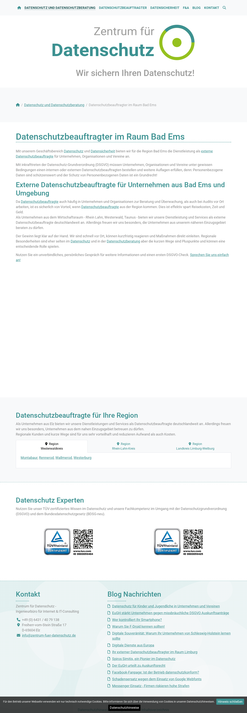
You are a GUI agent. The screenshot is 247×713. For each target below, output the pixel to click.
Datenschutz (73, 151)
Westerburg (82, 458)
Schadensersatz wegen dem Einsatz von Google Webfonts (156, 679)
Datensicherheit (103, 151)
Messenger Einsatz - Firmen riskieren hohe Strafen (150, 686)
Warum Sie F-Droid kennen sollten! (138, 626)
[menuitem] (19, 7)
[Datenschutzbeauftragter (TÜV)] (68, 541)
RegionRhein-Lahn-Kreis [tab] (123, 446)
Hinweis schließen (230, 702)
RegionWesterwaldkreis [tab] (52, 446)
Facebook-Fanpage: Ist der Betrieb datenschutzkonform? (155, 672)
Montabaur (29, 458)
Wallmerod (63, 458)
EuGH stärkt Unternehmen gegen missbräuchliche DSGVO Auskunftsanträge (170, 613)
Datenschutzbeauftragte (39, 202)
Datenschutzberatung (123, 241)
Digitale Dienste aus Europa (133, 645)
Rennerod (46, 458)
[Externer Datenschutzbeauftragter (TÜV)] (178, 541)
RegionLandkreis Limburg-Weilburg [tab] (195, 446)
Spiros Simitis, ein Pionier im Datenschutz (143, 659)
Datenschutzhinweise (124, 708)
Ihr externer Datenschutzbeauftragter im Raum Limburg (154, 652)
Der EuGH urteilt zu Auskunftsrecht (138, 665)
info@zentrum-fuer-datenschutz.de (49, 635)
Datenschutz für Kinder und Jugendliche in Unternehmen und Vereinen (166, 606)
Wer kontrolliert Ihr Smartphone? (137, 620)
